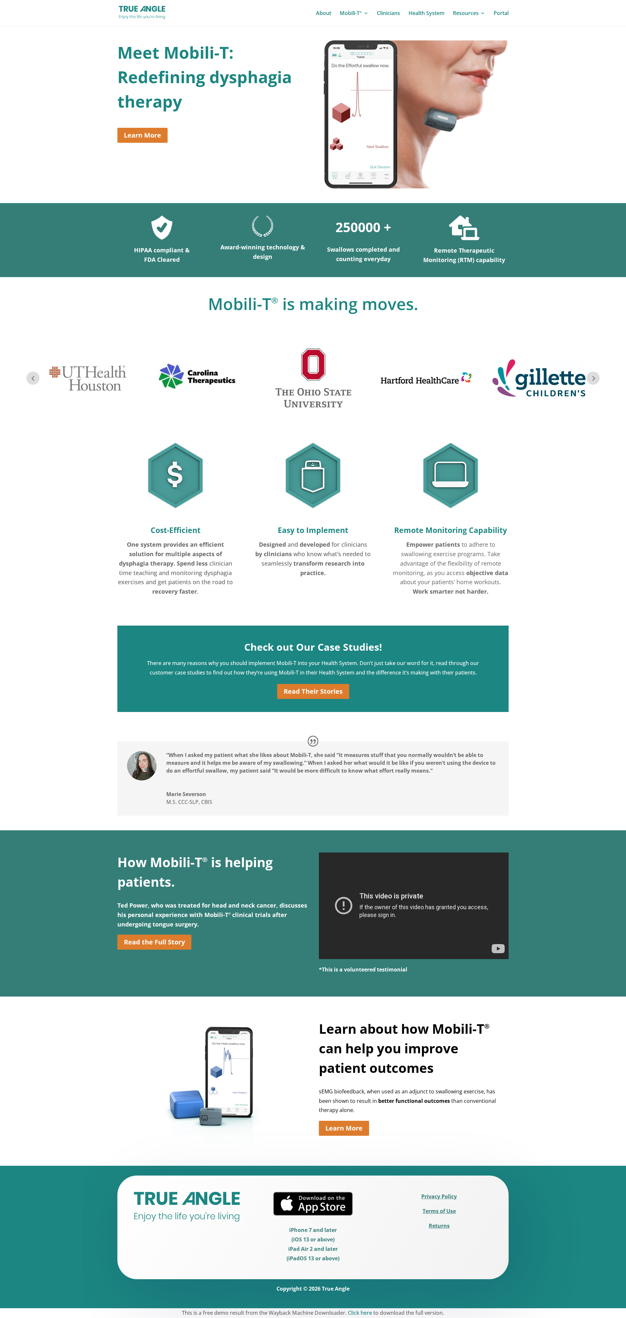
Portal (501, 14)
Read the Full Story (154, 942)
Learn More (142, 135)
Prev (32, 378)
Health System (426, 14)
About (323, 14)
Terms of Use (439, 1211)
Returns (439, 1225)
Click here (360, 1312)
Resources (466, 14)
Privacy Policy (439, 1196)
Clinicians (388, 14)
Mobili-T (351, 14)
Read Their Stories (313, 691)
